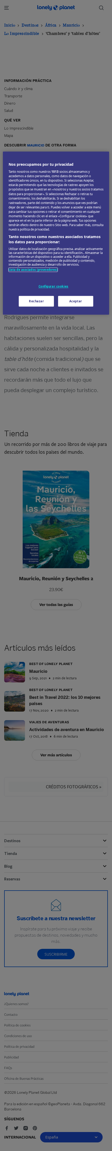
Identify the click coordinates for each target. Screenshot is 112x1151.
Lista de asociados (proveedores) (33, 270)
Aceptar (75, 301)
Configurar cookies (54, 286)
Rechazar (36, 301)
